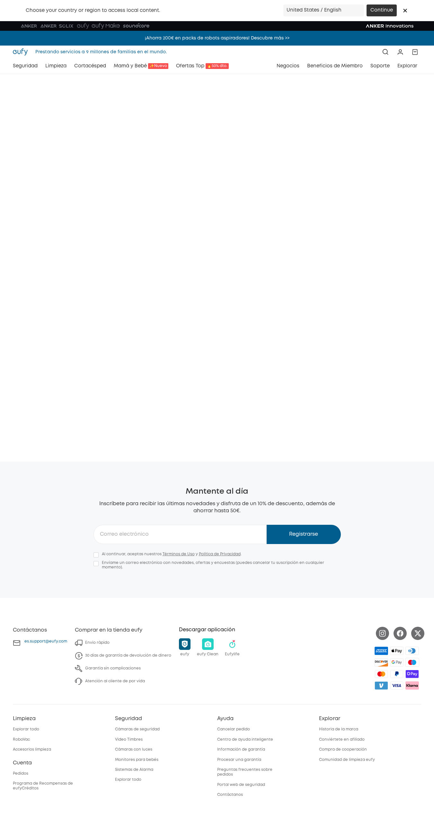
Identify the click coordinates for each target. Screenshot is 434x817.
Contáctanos (230, 794)
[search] (385, 52)
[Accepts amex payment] (381, 650)
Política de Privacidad (220, 554)
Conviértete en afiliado (342, 739)
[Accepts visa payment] (397, 685)
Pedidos (20, 773)
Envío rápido (97, 642)
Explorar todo (26, 729)
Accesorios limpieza (32, 749)
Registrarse (303, 534)
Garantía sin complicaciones (113, 668)
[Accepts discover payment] (381, 662)
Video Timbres (129, 739)
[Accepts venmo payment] (381, 685)
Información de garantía (241, 749)
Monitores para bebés (136, 760)
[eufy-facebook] (400, 633)
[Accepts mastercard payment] (381, 673)
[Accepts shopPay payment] (412, 673)
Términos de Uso (179, 554)
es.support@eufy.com (45, 641)
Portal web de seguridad (241, 785)
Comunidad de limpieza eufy (347, 760)
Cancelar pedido (233, 729)
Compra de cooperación (343, 749)
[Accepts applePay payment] (397, 650)
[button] (405, 10)
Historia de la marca (338, 729)
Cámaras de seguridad (137, 729)
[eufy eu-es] (22, 52)
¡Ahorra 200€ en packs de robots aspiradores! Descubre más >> (217, 38)
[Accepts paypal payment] (397, 673)
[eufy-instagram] (382, 633)
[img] (412, 662)
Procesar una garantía (239, 760)
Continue (381, 10)
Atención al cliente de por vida (115, 681)
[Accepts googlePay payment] (397, 662)
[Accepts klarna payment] (412, 685)
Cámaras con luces (133, 749)
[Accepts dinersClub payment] (412, 650)
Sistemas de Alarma (134, 769)
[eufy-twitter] (417, 633)
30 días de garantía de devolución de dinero (128, 655)
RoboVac (21, 739)
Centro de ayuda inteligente (245, 739)
